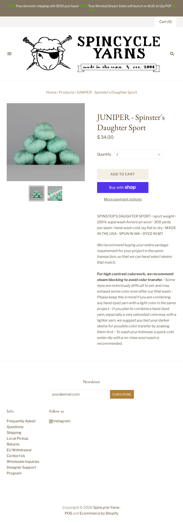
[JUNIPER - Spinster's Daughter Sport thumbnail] (36, 193)
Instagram (62, 421)
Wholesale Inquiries (23, 461)
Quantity (104, 154)
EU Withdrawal (19, 450)
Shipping (14, 433)
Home (51, 92)
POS (68, 513)
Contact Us (16, 456)
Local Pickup (17, 438)
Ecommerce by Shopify (99, 513)
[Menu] (9, 54)
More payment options (123, 199)
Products (66, 92)
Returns (13, 444)
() (165, 22)
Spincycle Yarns (106, 507)
